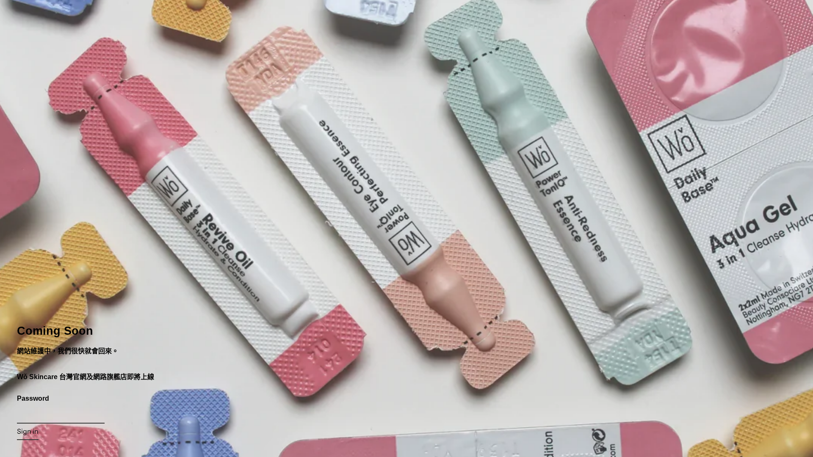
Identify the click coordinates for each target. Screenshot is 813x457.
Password (33, 398)
